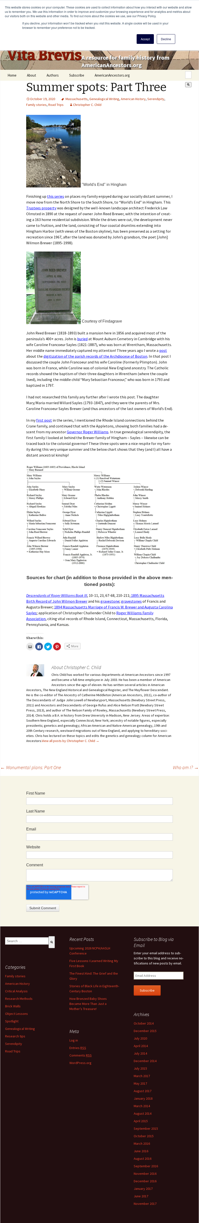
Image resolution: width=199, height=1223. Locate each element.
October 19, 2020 (42, 99)
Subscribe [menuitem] (76, 75)
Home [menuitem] (12, 75)
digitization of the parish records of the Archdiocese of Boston (95, 356)
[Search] (188, 84)
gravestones (131, 601)
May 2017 (140, 1083)
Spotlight (11, 1021)
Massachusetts (77, 99)
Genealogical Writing (104, 99)
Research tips (15, 1036)
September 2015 (146, 1128)
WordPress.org (80, 1063)
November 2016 (145, 1173)
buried (82, 338)
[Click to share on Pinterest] (57, 646)
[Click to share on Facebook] (39, 646)
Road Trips (56, 105)
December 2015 (145, 1031)
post (163, 350)
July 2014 (140, 1053)
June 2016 (141, 1151)
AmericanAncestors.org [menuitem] (112, 75)
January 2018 (143, 1098)
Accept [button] (145, 39)
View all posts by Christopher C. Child (70, 741)
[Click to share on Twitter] (48, 646)
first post (44, 420)
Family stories (36, 105)
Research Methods (19, 998)
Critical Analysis (16, 991)
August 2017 (142, 1091)
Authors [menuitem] (53, 75)
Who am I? (186, 767)
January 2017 (143, 1188)
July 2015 (140, 1068)
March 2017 (142, 1076)
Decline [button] (166, 39)
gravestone (109, 601)
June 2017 (141, 1196)
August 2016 (142, 1158)
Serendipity (155, 99)
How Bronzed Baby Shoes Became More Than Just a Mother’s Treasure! (88, 1003)
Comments (80, 1055)
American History (133, 99)
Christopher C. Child (87, 105)
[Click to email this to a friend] (30, 646)
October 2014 (144, 1023)
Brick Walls (13, 1006)
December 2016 (145, 1181)
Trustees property (41, 207)
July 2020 (140, 1038)
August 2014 (142, 1113)
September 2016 (146, 1166)
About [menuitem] (31, 75)
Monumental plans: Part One (30, 767)
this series (55, 196)
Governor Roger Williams (87, 431)
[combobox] (188, 75)
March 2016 (142, 1143)
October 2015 (144, 1136)
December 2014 (145, 1061)
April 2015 (141, 1121)
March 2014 (142, 1106)
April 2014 (141, 1046)
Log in (73, 1040)
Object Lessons (16, 1013)
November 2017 (145, 1203)
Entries (77, 1048)
